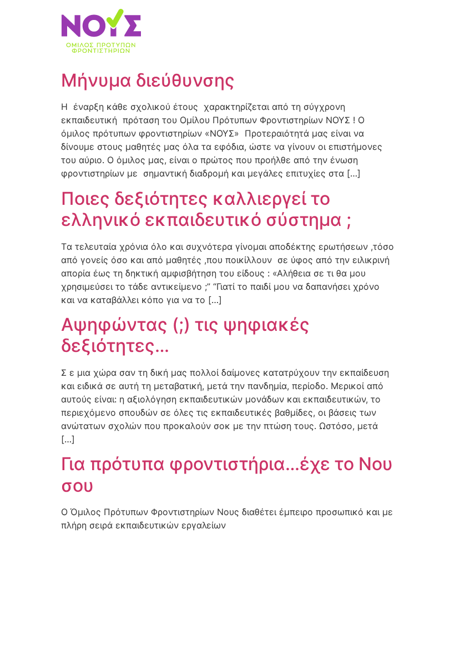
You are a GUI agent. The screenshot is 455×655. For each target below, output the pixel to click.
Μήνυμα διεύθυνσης (148, 80)
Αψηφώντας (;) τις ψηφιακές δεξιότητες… (185, 335)
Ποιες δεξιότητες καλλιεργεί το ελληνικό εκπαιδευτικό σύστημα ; (206, 209)
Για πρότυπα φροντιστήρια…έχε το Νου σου (227, 474)
